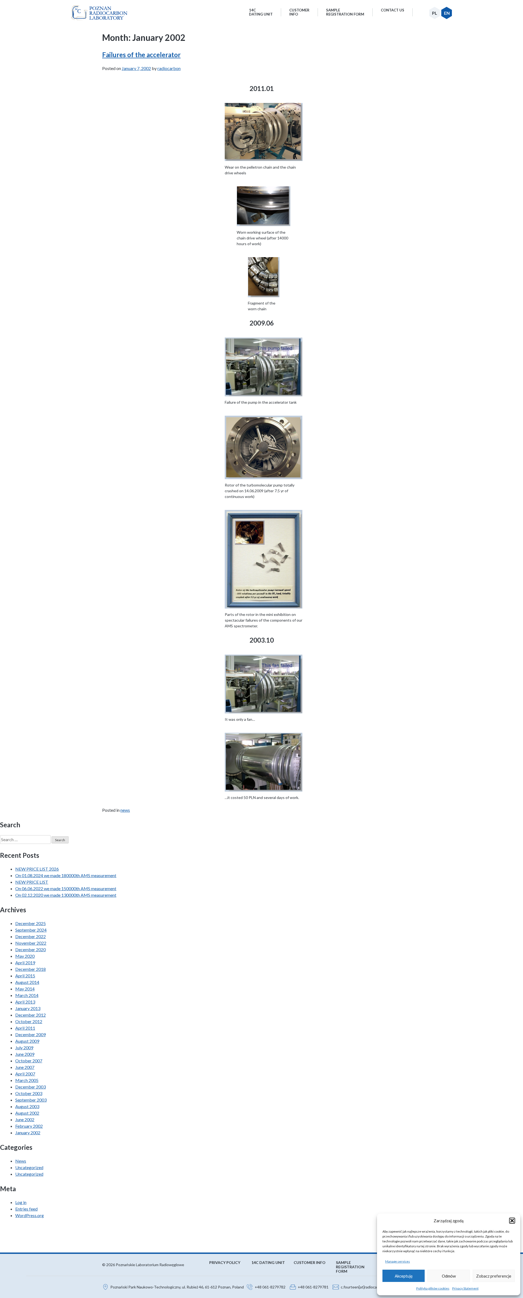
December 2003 (30, 1086)
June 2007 (24, 1067)
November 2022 (30, 943)
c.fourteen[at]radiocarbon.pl (364, 1287)
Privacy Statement (465, 1288)
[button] (512, 1220)
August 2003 (27, 1106)
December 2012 (30, 1014)
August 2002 (27, 1112)
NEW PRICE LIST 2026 (37, 868)
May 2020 (25, 956)
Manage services (397, 1261)
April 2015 (25, 975)
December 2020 (30, 949)
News (20, 1160)
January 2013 (27, 1008)
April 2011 (25, 1028)
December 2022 (30, 936)
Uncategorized (29, 1167)
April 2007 (25, 1073)
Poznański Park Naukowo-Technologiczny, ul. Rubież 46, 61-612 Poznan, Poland (177, 1287)
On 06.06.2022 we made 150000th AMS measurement (65, 888)
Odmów (449, 1275)
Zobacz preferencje (493, 1275)
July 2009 (24, 1047)
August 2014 (27, 982)
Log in (20, 1202)
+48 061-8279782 (270, 1287)
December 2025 (30, 923)
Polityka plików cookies (432, 1288)
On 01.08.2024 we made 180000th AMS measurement (65, 875)
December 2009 (30, 1034)
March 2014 (26, 995)
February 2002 (29, 1126)
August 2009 (27, 1041)
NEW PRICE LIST (31, 881)
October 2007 (28, 1060)
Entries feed (26, 1208)
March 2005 (26, 1080)
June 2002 (24, 1119)
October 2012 (28, 1021)
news (125, 810)
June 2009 (24, 1054)
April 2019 (25, 962)
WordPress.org (29, 1215)
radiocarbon (169, 68)
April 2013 (25, 1001)
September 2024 (31, 929)
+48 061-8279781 (313, 1287)
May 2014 (25, 988)
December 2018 (30, 969)
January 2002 (27, 1132)
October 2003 (28, 1093)
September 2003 (31, 1099)
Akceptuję (404, 1275)
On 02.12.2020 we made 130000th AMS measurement (65, 895)
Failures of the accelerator (141, 55)
